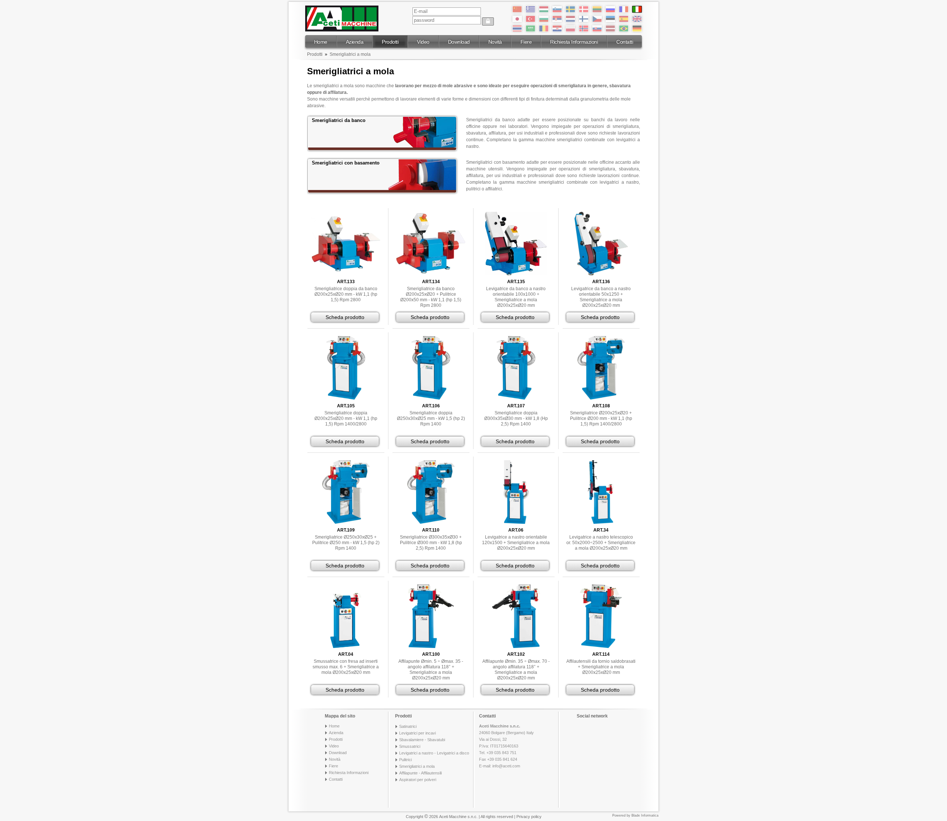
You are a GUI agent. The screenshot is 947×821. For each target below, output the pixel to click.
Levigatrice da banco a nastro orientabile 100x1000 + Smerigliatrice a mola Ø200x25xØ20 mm (516, 297)
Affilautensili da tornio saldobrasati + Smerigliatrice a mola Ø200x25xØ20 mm (601, 667)
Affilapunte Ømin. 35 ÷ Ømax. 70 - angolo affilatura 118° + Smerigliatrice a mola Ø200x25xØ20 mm (516, 670)
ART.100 (431, 654)
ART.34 (601, 530)
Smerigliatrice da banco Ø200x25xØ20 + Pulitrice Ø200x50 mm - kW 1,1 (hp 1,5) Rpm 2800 (430, 297)
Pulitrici (405, 759)
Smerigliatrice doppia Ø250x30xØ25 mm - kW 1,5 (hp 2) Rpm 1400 (431, 418)
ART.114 (601, 654)
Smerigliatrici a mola (350, 54)
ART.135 (516, 281)
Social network (592, 716)
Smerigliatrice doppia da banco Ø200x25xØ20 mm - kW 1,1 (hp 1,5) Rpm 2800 (345, 294)
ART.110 (430, 530)
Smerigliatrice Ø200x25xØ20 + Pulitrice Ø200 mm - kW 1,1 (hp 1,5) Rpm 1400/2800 (601, 418)
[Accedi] (488, 21)
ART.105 (346, 405)
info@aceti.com (506, 766)
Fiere (526, 42)
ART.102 (516, 654)
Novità (495, 42)
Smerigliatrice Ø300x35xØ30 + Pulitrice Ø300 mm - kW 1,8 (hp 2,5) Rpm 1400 (431, 543)
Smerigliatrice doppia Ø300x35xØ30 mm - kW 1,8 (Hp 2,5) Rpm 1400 (516, 418)
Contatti (624, 42)
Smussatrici (409, 746)
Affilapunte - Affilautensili (420, 773)
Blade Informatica (644, 815)
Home (320, 42)
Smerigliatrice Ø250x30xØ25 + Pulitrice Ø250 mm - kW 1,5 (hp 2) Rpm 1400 (346, 543)
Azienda (355, 42)
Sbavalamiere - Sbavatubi (422, 739)
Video (423, 42)
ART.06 (515, 530)
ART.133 (346, 281)
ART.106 (431, 405)
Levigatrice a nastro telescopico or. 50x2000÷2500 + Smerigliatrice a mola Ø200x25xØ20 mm (601, 543)
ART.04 (345, 654)
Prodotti (390, 42)
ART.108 (601, 405)
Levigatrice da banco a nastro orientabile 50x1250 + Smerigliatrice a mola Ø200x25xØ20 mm (601, 297)
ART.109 (346, 530)
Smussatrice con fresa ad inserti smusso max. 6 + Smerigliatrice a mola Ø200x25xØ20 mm (346, 667)
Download (459, 42)
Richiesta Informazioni (574, 42)
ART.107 (516, 405)
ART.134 (431, 281)
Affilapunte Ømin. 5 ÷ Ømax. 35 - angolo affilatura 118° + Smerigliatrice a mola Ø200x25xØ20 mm (430, 670)
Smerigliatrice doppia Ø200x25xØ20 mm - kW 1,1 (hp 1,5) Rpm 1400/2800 (345, 418)
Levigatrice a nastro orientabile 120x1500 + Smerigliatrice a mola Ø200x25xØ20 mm (516, 543)
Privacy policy (529, 816)
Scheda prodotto (345, 317)
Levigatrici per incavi (417, 733)
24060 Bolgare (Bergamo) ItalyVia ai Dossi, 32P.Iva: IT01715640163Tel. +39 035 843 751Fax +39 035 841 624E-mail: (506, 746)
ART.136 (601, 281)
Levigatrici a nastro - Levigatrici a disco (434, 753)
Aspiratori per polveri (417, 779)
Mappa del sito (340, 716)
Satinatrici (408, 726)
